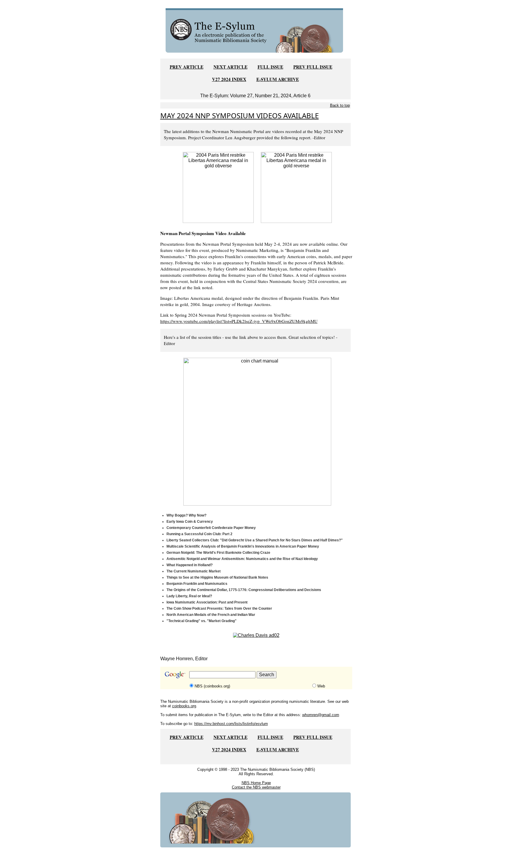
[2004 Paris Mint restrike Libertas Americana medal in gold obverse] (218, 187)
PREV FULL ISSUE (312, 67)
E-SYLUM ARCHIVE (277, 79)
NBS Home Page (256, 783)
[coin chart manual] (257, 431)
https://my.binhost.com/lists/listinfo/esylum (231, 723)
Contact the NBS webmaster (256, 787)
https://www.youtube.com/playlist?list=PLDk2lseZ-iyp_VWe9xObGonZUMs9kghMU (239, 321)
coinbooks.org (184, 706)
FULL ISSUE (270, 67)
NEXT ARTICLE (231, 67)
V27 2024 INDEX (229, 79)
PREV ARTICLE (186, 67)
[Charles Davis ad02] (256, 634)
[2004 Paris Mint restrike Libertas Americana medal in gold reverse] (296, 187)
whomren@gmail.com (320, 715)
